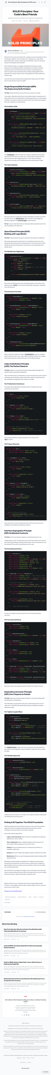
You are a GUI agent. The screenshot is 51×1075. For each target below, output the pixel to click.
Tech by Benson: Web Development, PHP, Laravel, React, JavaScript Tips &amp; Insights (22, 2)
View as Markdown (36, 21)
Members (19, 1058)
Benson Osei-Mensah (13, 50)
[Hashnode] (28, 1015)
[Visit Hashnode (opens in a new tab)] (25, 1068)
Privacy (28, 1058)
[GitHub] (24, 1015)
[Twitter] (22, 1015)
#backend (7, 899)
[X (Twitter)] (20, 50)
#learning (41, 897)
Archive (24, 1058)
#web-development (22, 897)
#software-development (10, 897)
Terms (32, 1058)
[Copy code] (45, 110)
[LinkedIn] (21, 50)
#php (30, 897)
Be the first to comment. (29, 916)
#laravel (35, 897)
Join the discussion (41, 912)
